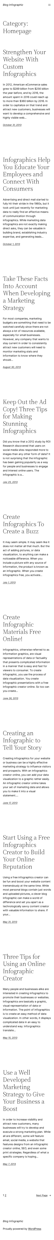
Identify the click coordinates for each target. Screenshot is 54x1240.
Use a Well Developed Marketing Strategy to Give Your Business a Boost (23, 1090)
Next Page (43, 1195)
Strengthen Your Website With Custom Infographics (24, 62)
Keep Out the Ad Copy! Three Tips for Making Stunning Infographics (25, 416)
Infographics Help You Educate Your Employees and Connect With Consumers (26, 174)
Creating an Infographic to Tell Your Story (22, 740)
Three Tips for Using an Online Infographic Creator (24, 967)
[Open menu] (49, 5)
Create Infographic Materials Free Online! (22, 627)
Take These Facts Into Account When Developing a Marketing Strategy (26, 293)
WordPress (34, 1228)
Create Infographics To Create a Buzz (23, 524)
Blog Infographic (13, 4)
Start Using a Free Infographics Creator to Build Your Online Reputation (26, 852)
